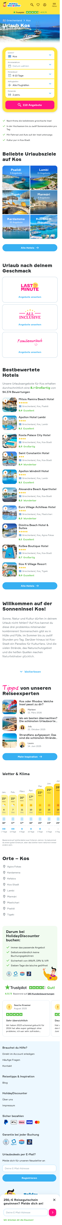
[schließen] (54, 1199)
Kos (28, 20)
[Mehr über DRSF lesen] (29, 974)
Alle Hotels (27, 247)
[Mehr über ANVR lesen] (22, 974)
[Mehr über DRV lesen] (9, 974)
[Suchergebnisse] (32, 5)
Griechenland (14, 20)
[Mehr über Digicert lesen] (16, 974)
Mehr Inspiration (28, 756)
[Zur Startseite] (11, 5)
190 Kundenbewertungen (41, 993)
